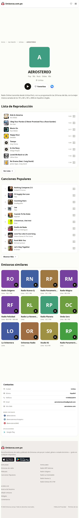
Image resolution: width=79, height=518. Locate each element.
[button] (10, 279)
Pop (29, 76)
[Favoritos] (71, 4)
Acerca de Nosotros (8, 489)
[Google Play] (23, 459)
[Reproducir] (27, 86)
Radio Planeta (47, 316)
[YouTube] (74, 116)
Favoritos (41, 86)
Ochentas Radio (28, 342)
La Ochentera (7, 342)
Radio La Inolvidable (47, 475)
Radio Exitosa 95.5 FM (47, 482)
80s (49, 76)
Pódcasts (4, 471)
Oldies (44, 76)
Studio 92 (45, 342)
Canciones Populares (8, 475)
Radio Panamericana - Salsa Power (69, 342)
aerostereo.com (70, 406)
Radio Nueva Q (28, 290)
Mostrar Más (8, 257)
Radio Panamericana (49, 290)
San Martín (12, 42)
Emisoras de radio (7, 468)
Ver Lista (6, 171)
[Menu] (76, 4)
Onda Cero (65, 316)
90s (34, 76)
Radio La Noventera (29, 316)
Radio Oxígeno (8, 290)
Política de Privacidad (60, 507)
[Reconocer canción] (52, 86)
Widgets (4, 496)
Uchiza (21, 42)
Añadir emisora (6, 493)
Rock (39, 76)
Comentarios (5, 499)
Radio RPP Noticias (46, 468)
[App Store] (8, 459)
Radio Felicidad (8, 316)
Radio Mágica (66, 290)
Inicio (3, 42)
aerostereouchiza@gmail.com (65, 402)
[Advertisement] (39, 24)
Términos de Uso (73, 507)
